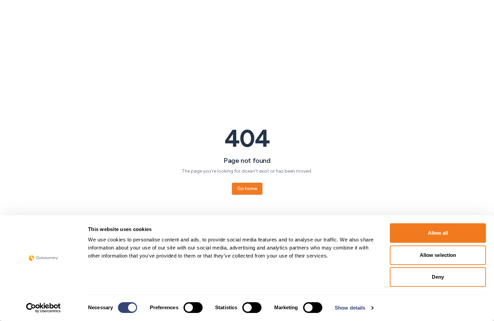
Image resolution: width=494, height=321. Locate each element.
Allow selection (438, 255)
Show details (350, 308)
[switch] (193, 307)
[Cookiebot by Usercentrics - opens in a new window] (43, 308)
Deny (438, 277)
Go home (247, 188)
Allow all (438, 233)
